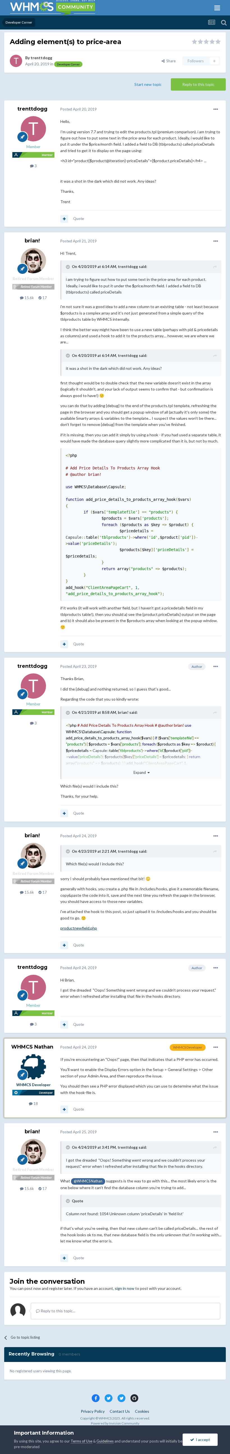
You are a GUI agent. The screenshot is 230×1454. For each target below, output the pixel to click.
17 (44, 297)
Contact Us (120, 1411)
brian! (32, 241)
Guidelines (105, 1441)
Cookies (142, 1411)
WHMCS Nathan (32, 1047)
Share (170, 61)
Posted (78, 109)
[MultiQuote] (64, 219)
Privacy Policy (93, 1411)
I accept (202, 1439)
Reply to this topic (198, 84)
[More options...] (215, 109)
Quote (78, 218)
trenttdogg (41, 57)
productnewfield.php (78, 928)
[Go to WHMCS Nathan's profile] (33, 1066)
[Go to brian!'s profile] (33, 260)
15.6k (29, 297)
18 (35, 1103)
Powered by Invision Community (115, 1423)
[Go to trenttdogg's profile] (16, 61)
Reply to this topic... (57, 1310)
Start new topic (148, 84)
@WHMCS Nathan (88, 1181)
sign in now (124, 1288)
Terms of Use (81, 1441)
